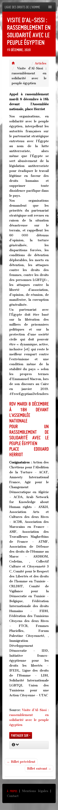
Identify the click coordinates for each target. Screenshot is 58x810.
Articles (40, 63)
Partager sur (20, 735)
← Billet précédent (21, 762)
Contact (13, 796)
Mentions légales (35, 791)
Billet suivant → (39, 768)
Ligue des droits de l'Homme (22, 7)
